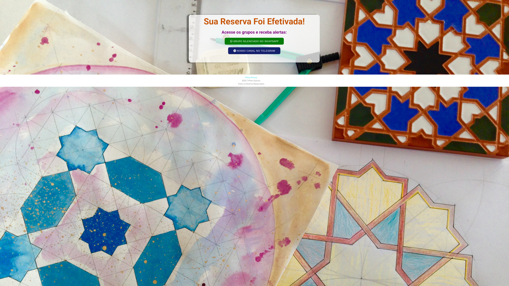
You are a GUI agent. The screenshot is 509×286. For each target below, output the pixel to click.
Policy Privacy (251, 77)
